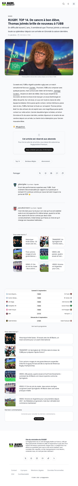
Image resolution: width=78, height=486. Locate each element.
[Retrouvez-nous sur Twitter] (25, 458)
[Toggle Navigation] (74, 4)
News (10, 16)
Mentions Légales (37, 470)
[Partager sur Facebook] (45, 173)
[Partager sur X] (40, 173)
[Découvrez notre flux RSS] (54, 458)
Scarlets (32, 88)
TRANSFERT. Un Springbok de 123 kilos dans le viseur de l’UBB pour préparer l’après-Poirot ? (57, 241)
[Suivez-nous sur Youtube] (42, 458)
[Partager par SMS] (57, 173)
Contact (14, 470)
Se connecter (39, 419)
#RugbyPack (20, 127)
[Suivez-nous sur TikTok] (48, 458)
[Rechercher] (63, 4)
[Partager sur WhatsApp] (51, 173)
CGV (12, 474)
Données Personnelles (55, 470)
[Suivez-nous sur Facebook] (31, 458)
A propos (24, 470)
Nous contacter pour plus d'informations (39, 150)
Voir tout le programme (39, 326)
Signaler (36, 184)
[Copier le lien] (62, 173)
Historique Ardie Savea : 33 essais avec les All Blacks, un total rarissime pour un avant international (31, 241)
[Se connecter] (68, 4)
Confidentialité (23, 474)
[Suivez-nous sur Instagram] (37, 458)
